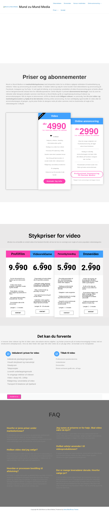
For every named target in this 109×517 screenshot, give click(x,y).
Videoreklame (57, 3)
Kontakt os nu (14, 396)
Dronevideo (67, 3)
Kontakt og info (54, 181)
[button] (100, 3)
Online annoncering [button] (94, 3)
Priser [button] (55, 10)
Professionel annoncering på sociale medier (86, 174)
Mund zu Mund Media (34, 7)
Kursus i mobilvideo (79, 3)
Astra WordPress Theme (71, 509)
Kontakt (63, 10)
